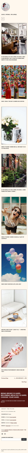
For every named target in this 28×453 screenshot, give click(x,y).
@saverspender (13, 417)
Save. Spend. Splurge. (9, 14)
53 (16, 378)
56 (21, 378)
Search (24, 439)
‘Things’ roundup (13, 422)
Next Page (24, 382)
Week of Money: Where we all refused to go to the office (13, 147)
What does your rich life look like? (11, 284)
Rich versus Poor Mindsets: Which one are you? (12, 370)
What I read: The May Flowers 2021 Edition (12, 101)
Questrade (8, 425)
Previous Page (4, 378)
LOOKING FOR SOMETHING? (7, 437)
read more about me (9, 429)
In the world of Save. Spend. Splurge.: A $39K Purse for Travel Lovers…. (13, 190)
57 (22, 378)
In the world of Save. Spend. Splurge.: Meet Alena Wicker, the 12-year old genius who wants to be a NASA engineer (13, 58)
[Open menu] (2, 18)
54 (18, 378)
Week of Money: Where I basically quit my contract (12, 237)
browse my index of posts (18, 429)
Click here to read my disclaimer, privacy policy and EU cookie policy (13, 450)
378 (26, 378)
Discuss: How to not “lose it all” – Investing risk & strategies (13, 330)
